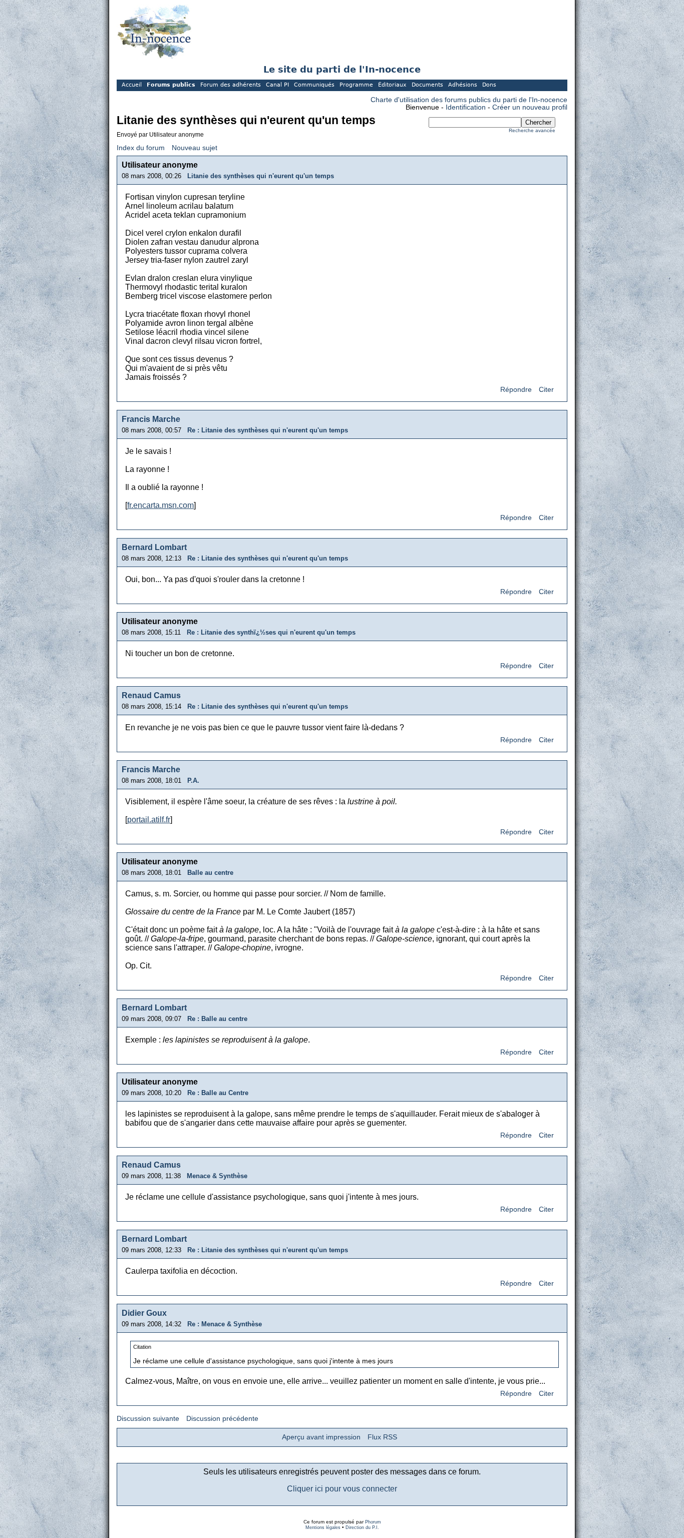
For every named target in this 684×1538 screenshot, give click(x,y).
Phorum (373, 1521)
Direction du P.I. (362, 1527)
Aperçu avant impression (321, 1437)
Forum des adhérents (230, 85)
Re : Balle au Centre (217, 1093)
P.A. (193, 780)
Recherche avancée (532, 130)
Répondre (516, 389)
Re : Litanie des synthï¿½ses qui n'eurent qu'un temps (271, 632)
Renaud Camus (151, 695)
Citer (546, 389)
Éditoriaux (392, 85)
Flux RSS (382, 1437)
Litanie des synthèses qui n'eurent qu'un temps (260, 176)
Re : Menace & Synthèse (224, 1324)
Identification (466, 107)
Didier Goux (144, 1313)
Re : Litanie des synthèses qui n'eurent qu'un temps (267, 430)
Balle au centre (210, 872)
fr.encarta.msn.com (160, 505)
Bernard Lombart (154, 547)
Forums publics (171, 85)
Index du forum (141, 148)
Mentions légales (322, 1527)
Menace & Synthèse (217, 1176)
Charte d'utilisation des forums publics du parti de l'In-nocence (469, 100)
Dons (489, 85)
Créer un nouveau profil (529, 107)
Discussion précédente (222, 1418)
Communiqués (314, 85)
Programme (356, 85)
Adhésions (462, 85)
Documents (427, 85)
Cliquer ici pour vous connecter (342, 1488)
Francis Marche (151, 419)
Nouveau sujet (194, 148)
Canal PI (277, 85)
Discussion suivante (148, 1418)
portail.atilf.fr (148, 819)
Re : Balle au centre (217, 1018)
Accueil (132, 85)
